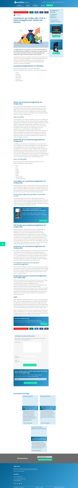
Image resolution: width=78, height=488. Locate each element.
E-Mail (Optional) (17, 361)
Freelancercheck (61, 487)
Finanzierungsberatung (22, 318)
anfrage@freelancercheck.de (59, 2)
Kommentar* (18, 342)
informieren (44, 324)
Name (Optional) (17, 356)
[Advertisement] (31, 91)
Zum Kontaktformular (17, 480)
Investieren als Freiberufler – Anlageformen (53, 16)
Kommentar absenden (30, 365)
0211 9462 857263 (48, 2)
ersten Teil (17, 49)
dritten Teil (30, 313)
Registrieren (50, 5)
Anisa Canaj (18, 14)
